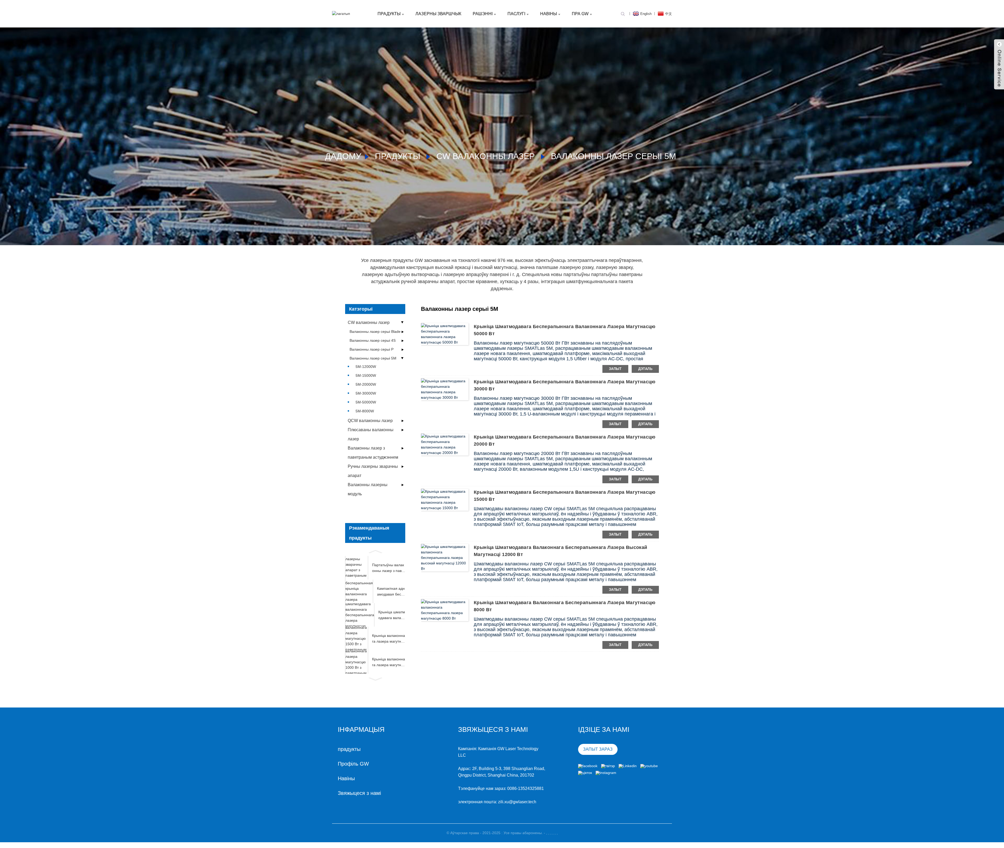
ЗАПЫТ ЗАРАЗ (598, 749)
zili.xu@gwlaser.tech (517, 802)
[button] (375, 551)
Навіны (548, 14)
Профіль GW (353, 764)
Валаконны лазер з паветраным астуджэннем (373, 452)
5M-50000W (366, 402)
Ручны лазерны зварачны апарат (373, 471)
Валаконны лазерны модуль (367, 489)
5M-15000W (366, 375)
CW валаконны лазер (485, 156)
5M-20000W (366, 384)
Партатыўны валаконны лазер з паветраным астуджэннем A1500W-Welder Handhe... (388, 568)
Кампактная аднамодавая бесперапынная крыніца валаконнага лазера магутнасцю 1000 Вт (391, 591)
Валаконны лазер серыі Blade (375, 331)
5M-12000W (366, 366)
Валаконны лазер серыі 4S (373, 340)
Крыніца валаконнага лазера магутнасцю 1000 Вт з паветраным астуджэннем (388, 662)
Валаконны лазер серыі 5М (613, 156)
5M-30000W (366, 393)
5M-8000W (365, 411)
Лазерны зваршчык (438, 14)
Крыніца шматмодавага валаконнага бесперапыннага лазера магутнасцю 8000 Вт (391, 615)
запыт (615, 369)
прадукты (389, 14)
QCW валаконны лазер (370, 420)
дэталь (645, 369)
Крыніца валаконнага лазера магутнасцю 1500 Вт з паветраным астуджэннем (388, 638)
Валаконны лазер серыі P (371, 349)
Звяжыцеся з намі (359, 793)
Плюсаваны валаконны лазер (370, 434)
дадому (343, 156)
